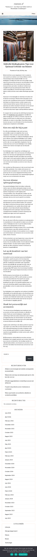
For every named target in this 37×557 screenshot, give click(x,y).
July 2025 (8, 440)
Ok (12, 554)
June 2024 (8, 487)
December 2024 (9, 463)
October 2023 (9, 506)
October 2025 (9, 432)
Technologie (8, 542)
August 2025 (8, 436)
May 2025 (8, 444)
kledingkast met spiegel (15, 114)
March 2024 (8, 491)
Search (6, 354)
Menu (33, 13)
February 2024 (9, 495)
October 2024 (9, 471)
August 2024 (8, 479)
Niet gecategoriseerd (11, 531)
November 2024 (9, 467)
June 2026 (8, 413)
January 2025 (9, 460)
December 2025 (9, 424)
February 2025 (9, 456)
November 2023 (9, 502)
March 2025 (8, 452)
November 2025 (9, 428)
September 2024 (9, 475)
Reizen (7, 539)
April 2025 (8, 448)
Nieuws (7, 535)
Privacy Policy (23, 554)
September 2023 (9, 510)
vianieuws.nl (18, 3)
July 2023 (8, 518)
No (16, 554)
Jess (26, 70)
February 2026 (9, 421)
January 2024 (9, 498)
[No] (35, 551)
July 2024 (8, 483)
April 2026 (8, 417)
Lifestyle (7, 527)
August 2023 (8, 514)
